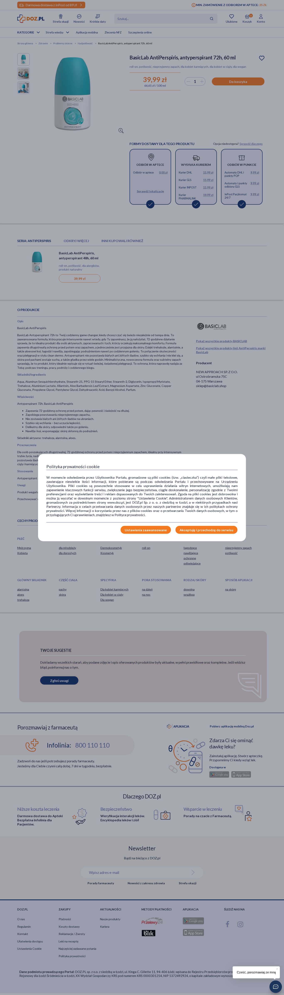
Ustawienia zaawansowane (146, 530)
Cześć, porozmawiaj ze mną (256, 972)
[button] (275, 986)
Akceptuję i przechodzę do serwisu (206, 530)
